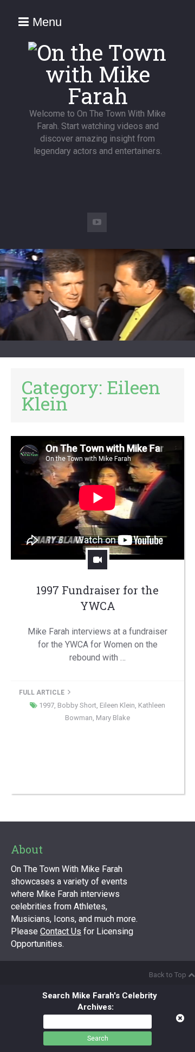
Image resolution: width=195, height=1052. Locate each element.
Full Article (42, 692)
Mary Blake (113, 718)
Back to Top (167, 975)
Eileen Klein (117, 705)
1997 (46, 705)
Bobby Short (76, 705)
